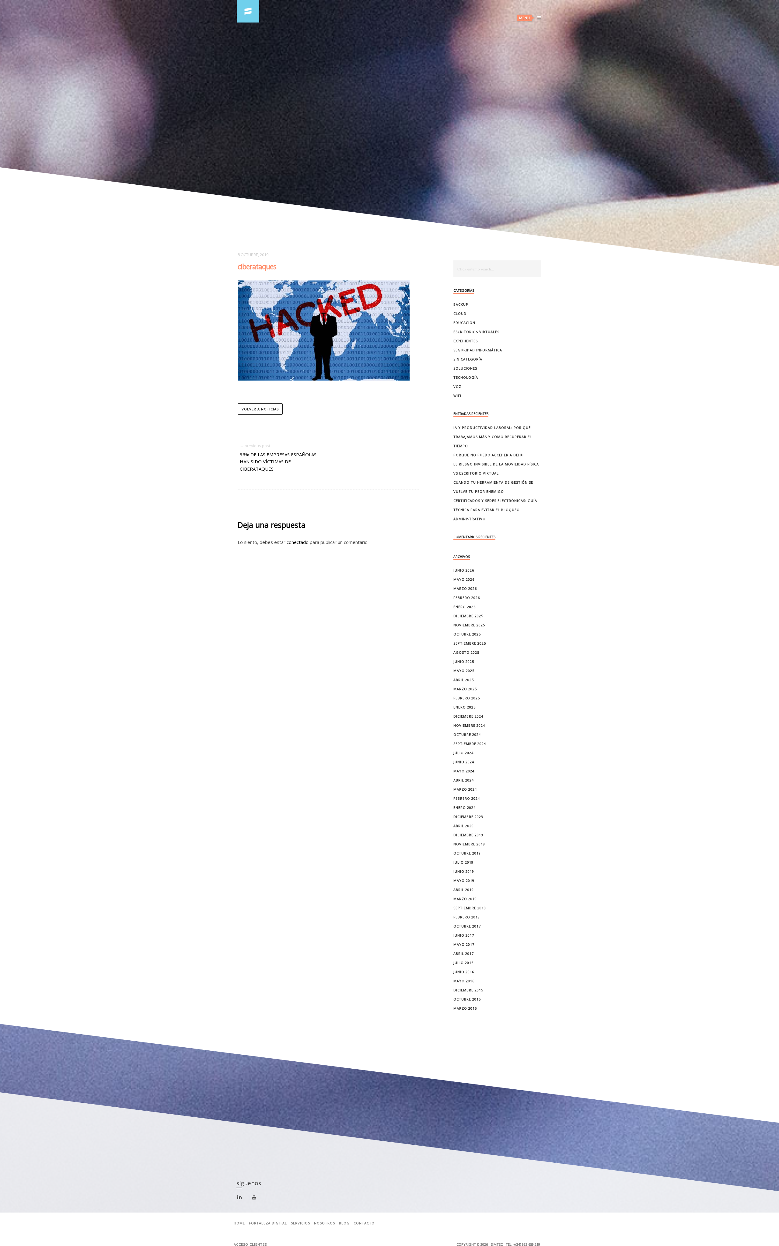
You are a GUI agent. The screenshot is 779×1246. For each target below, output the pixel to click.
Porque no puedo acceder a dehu (488, 455)
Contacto (364, 1223)
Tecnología (465, 377)
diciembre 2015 (468, 990)
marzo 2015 (465, 1008)
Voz (457, 386)
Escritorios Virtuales (476, 331)
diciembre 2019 (468, 835)
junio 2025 (463, 661)
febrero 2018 (466, 917)
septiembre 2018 (469, 908)
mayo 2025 (463, 670)
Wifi (457, 395)
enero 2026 (464, 606)
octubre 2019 (467, 853)
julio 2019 (463, 862)
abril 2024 (463, 780)
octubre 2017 (467, 926)
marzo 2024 (465, 789)
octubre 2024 (467, 734)
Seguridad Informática (477, 350)
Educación (464, 322)
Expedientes (465, 341)
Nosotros (324, 1223)
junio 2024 (463, 762)
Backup (460, 304)
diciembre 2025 (468, 616)
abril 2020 (463, 825)
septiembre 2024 (469, 743)
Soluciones (465, 368)
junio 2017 (463, 935)
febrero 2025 (466, 698)
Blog (344, 1223)
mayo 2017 (463, 944)
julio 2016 (463, 962)
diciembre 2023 (468, 816)
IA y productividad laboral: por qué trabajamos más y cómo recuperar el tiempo (492, 436)
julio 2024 (463, 752)
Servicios (300, 1223)
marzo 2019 (465, 898)
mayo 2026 (463, 579)
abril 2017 (463, 953)
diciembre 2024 (468, 716)
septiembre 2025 (469, 643)
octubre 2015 (467, 999)
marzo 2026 (465, 588)
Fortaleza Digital (268, 1223)
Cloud (459, 313)
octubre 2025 (467, 634)
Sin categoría (467, 359)
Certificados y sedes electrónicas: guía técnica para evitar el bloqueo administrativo (495, 509)
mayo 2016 (463, 981)
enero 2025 (464, 707)
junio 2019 (463, 871)
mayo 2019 (463, 880)
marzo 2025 (465, 689)
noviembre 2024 (469, 725)
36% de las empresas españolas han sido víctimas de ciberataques (278, 461)
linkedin (243, 1199)
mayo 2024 (463, 771)
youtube (257, 1198)
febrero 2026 (466, 597)
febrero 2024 (466, 798)
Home (239, 1223)
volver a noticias (260, 409)
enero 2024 (464, 807)
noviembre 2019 (469, 844)
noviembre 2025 (469, 625)
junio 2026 (463, 570)
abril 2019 (463, 889)
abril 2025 (463, 679)
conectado (298, 542)
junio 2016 (463, 971)
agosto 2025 (466, 652)
